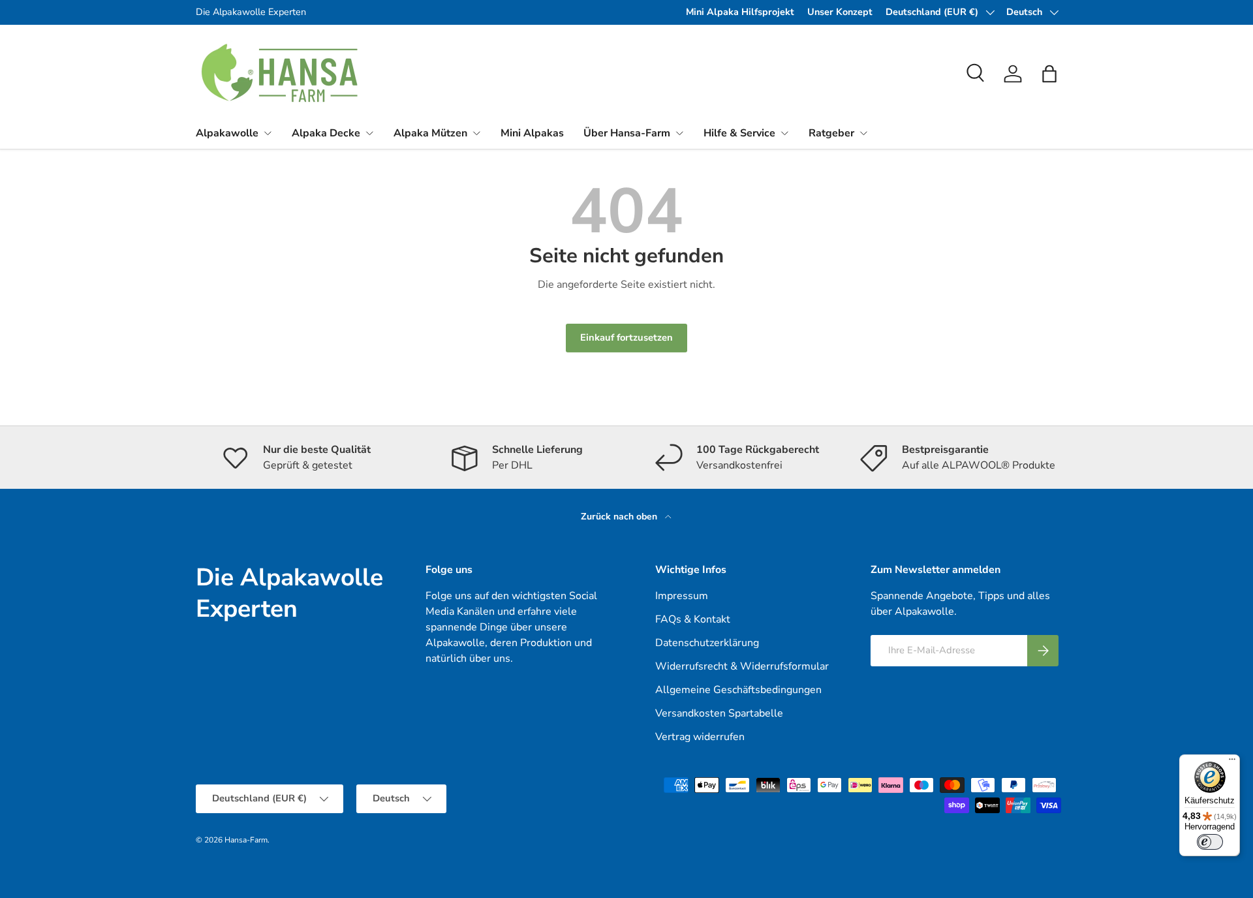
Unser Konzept (840, 11)
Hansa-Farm (246, 840)
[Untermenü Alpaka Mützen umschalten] (476, 133)
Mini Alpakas (532, 133)
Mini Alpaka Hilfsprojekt (740, 11)
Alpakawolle (227, 133)
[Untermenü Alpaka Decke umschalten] (369, 133)
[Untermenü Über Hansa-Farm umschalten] (679, 133)
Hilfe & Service (739, 133)
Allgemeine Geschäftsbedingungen (738, 690)
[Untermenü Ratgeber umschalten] (863, 133)
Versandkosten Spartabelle (719, 713)
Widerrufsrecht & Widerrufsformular (742, 666)
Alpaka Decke (326, 133)
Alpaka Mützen (430, 133)
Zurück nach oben (620, 516)
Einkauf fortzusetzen (626, 337)
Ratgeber (831, 133)
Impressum (681, 596)
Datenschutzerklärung (707, 643)
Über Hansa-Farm (626, 133)
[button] (1049, 73)
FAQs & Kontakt (692, 619)
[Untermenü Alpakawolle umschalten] (267, 133)
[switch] (1210, 842)
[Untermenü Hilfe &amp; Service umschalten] (784, 133)
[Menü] (1232, 762)
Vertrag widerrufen (700, 737)
